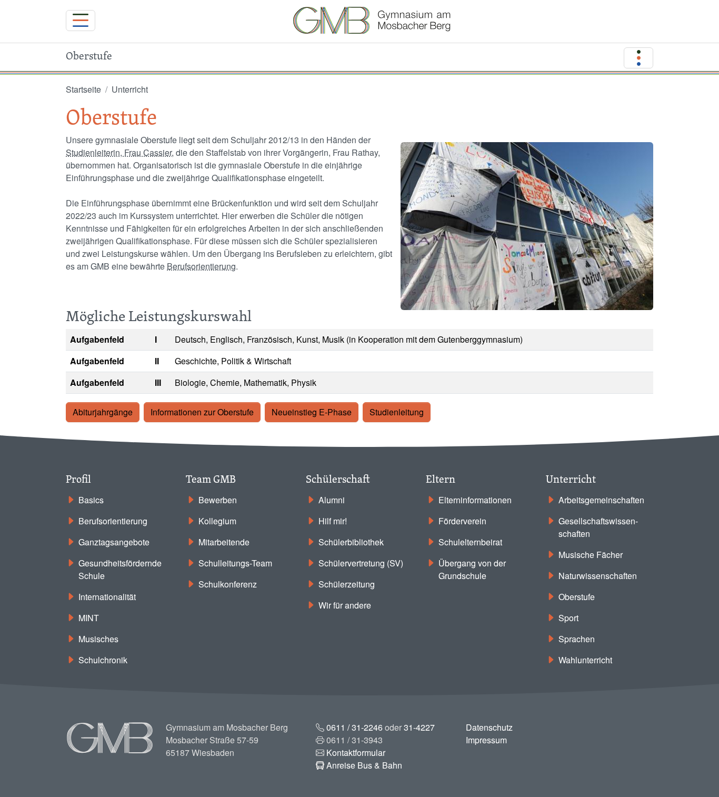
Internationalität (107, 597)
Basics (91, 500)
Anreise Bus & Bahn (364, 765)
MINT (88, 618)
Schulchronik (102, 660)
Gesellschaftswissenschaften (598, 527)
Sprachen (576, 639)
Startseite (83, 89)
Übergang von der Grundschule (472, 569)
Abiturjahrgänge (103, 412)
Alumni (331, 500)
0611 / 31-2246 (354, 727)
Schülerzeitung (346, 584)
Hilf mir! (332, 521)
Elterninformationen (475, 500)
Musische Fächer (590, 555)
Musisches (98, 639)
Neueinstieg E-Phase (312, 412)
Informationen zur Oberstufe (202, 412)
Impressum (486, 740)
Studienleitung (397, 412)
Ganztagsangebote (113, 542)
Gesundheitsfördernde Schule (120, 569)
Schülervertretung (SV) (360, 563)
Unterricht (130, 89)
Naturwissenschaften (597, 576)
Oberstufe (576, 597)
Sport (568, 618)
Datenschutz (489, 727)
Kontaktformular (355, 752)
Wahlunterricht (585, 660)
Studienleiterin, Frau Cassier (119, 152)
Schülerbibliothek (351, 542)
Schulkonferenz (227, 584)
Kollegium (217, 521)
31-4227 (419, 727)
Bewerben (217, 500)
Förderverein (462, 521)
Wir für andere (344, 605)
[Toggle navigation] (80, 20)
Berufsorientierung (201, 266)
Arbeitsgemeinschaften (601, 500)
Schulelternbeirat (470, 542)
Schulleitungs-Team (235, 563)
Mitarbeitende (223, 542)
